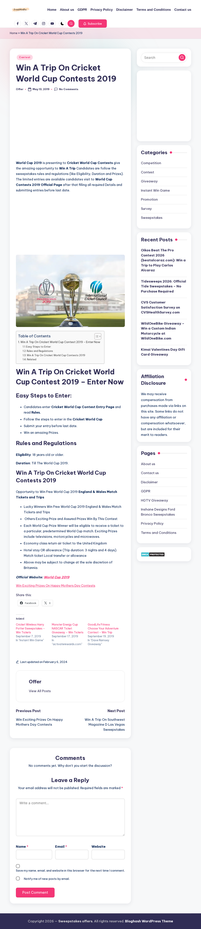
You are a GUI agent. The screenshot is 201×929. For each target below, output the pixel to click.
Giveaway (149, 181)
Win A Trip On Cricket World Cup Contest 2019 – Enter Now (60, 342)
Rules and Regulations (40, 350)
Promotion (149, 199)
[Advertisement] (70, 128)
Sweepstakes (152, 217)
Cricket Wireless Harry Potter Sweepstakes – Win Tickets (30, 628)
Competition (151, 163)
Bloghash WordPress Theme (149, 921)
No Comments (68, 89)
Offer (35, 682)
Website (98, 846)
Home (13, 33)
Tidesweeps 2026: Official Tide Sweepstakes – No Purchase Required (163, 286)
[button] (93, 23)
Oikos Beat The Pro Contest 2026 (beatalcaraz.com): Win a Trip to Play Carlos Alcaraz (163, 260)
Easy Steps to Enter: (38, 346)
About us (148, 464)
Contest (24, 57)
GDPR (145, 491)
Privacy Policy (152, 523)
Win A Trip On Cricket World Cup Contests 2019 (56, 355)
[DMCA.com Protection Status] (153, 554)
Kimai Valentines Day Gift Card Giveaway (163, 352)
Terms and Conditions (158, 533)
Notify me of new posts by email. (46, 879)
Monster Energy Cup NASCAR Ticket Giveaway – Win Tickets (67, 628)
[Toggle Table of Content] (95, 336)
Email (61, 846)
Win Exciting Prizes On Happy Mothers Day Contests (55, 586)
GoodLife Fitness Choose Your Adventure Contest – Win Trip (103, 628)
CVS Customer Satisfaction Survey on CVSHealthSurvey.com (160, 307)
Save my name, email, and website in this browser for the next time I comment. (70, 870)
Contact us (150, 473)
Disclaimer (149, 482)
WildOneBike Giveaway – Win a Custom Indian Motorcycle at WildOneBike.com (162, 331)
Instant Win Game (155, 190)
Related (31, 359)
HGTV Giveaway (154, 500)
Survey (146, 208)
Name (22, 846)
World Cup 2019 (56, 577)
